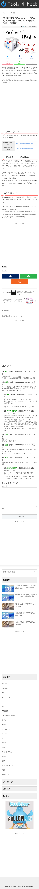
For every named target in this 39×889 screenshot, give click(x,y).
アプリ (4, 720)
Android (4, 684)
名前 (3, 509)
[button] (35, 572)
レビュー (5, 738)
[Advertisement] (19, 105)
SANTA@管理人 (12, 411)
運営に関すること (7, 765)
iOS (3, 693)
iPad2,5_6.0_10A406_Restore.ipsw (24, 143)
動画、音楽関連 (7, 752)
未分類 (4, 756)
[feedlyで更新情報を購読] (28, 276)
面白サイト (5, 774)
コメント (5, 486)
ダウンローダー (7, 729)
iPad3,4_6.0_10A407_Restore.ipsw (24, 148)
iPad (5, 270)
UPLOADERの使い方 (8, 715)
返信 (13, 413)
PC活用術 (5, 711)
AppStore (5, 688)
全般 (5, 267)
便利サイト (5, 743)
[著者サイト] (10, 276)
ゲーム (4, 724)
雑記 (3, 770)
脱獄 (3, 761)
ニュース (5, 733)
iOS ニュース (6, 697)
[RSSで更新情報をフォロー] (19, 281)
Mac (3, 702)
